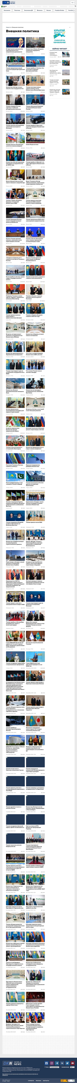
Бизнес (49, 10)
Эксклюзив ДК (28, 10)
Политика (17, 10)
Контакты (46, 1080)
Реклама (38, 1080)
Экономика (7, 10)
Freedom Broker (59, 10)
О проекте (31, 1080)
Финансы (39, 10)
